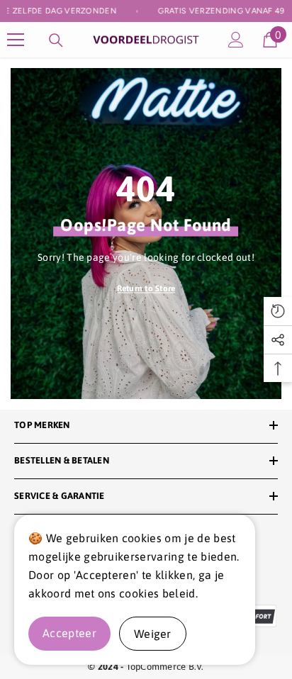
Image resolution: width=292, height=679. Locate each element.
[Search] (55, 40)
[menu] (15, 39)
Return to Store (146, 288)
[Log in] (236, 39)
